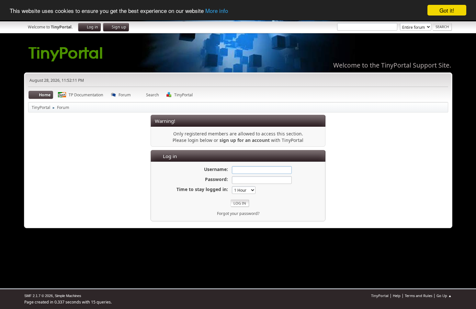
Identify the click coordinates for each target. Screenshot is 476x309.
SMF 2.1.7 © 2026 (38, 296)
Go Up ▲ (444, 295)
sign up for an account (245, 140)
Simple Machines (68, 296)
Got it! (446, 10)
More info (216, 10)
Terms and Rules (418, 295)
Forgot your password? (238, 213)
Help (397, 295)
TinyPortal (380, 295)
